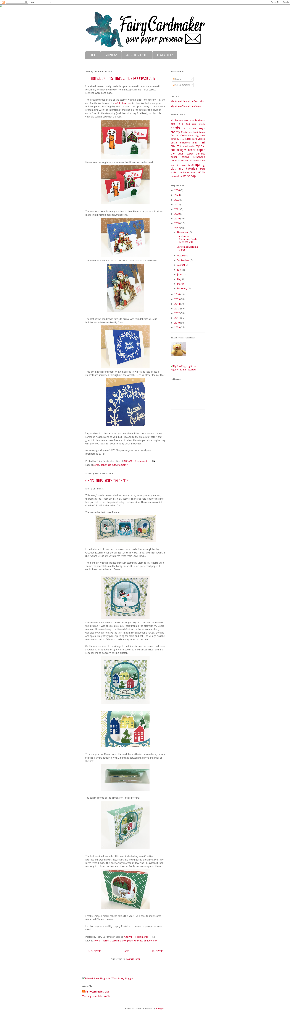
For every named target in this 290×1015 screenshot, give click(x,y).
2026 (177, 190)
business (200, 120)
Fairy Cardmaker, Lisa (97, 991)
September (183, 260)
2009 (177, 327)
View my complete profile (96, 996)
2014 (177, 303)
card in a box (119, 940)
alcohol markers (102, 940)
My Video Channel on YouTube (187, 101)
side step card (178, 165)
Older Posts (157, 951)
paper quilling (196, 153)
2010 (177, 322)
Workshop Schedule (137, 55)
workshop (189, 176)
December (183, 232)
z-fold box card (123, 103)
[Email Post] (153, 461)
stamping (122, 464)
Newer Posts (94, 951)
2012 (177, 313)
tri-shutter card (188, 172)
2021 (177, 209)
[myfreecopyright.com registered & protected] (188, 369)
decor (191, 135)
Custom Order (179, 135)
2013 (177, 308)
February (182, 288)
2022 (177, 204)
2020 (177, 213)
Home (93, 55)
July (179, 269)
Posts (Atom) (133, 959)
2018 (177, 223)
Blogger (160, 1008)
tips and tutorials (184, 168)
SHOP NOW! (111, 55)
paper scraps (180, 157)
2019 (177, 218)
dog (197, 135)
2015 (177, 299)
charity (175, 132)
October (182, 255)
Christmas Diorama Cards (106, 480)
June (180, 274)
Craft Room (199, 132)
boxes (191, 120)
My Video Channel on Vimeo (186, 106)
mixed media (188, 146)
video (201, 172)
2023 (177, 199)
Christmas (186, 132)
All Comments (182, 85)
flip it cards (182, 139)
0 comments (141, 461)
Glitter (174, 142)
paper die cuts (108, 464)
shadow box (150, 940)
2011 (177, 318)
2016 (177, 294)
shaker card (199, 160)
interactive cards (188, 143)
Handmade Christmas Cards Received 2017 (120, 78)
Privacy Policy (165, 55)
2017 (177, 228)
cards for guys (194, 128)
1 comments (141, 936)
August (181, 265)
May (179, 279)
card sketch (198, 124)
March (181, 283)
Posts (177, 79)
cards (96, 464)
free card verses (196, 138)
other (191, 150)
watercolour (176, 176)
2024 (177, 195)
